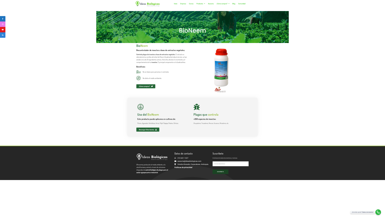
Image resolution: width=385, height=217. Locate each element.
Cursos (191, 4)
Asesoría (211, 4)
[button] (201, 3)
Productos (200, 4)
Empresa (183, 4)
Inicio (175, 4)
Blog (233, 4)
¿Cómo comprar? (222, 4)
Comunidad (241, 4)
